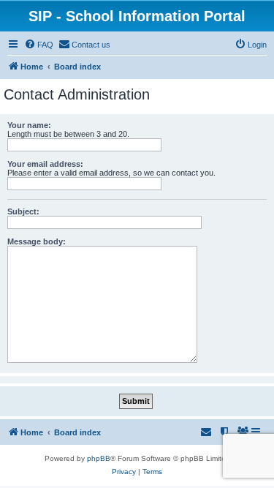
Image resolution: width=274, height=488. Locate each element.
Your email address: (45, 163)
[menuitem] (38, 44)
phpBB (98, 458)
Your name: (29, 125)
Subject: (23, 211)
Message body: (36, 241)
